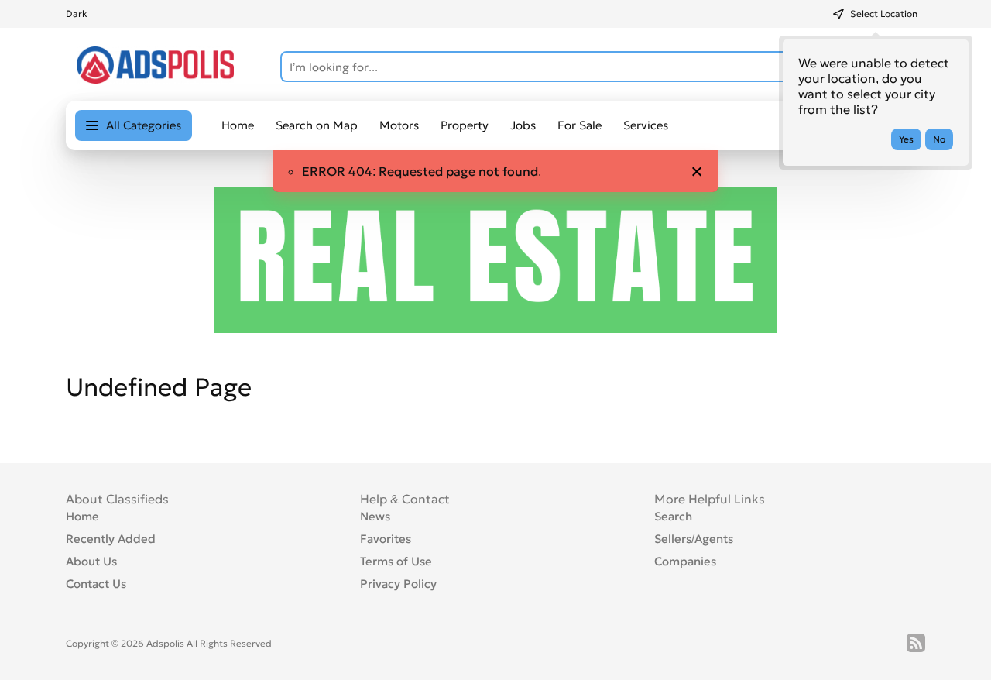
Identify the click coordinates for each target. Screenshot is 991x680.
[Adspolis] (155, 79)
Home (237, 125)
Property (465, 125)
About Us (91, 561)
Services (645, 125)
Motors (399, 125)
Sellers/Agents (693, 538)
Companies (685, 561)
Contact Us (96, 583)
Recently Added (111, 538)
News (375, 516)
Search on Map (317, 125)
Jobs (523, 125)
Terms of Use (396, 561)
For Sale (579, 125)
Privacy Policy (398, 583)
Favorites (385, 538)
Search (673, 516)
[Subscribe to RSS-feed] (916, 643)
